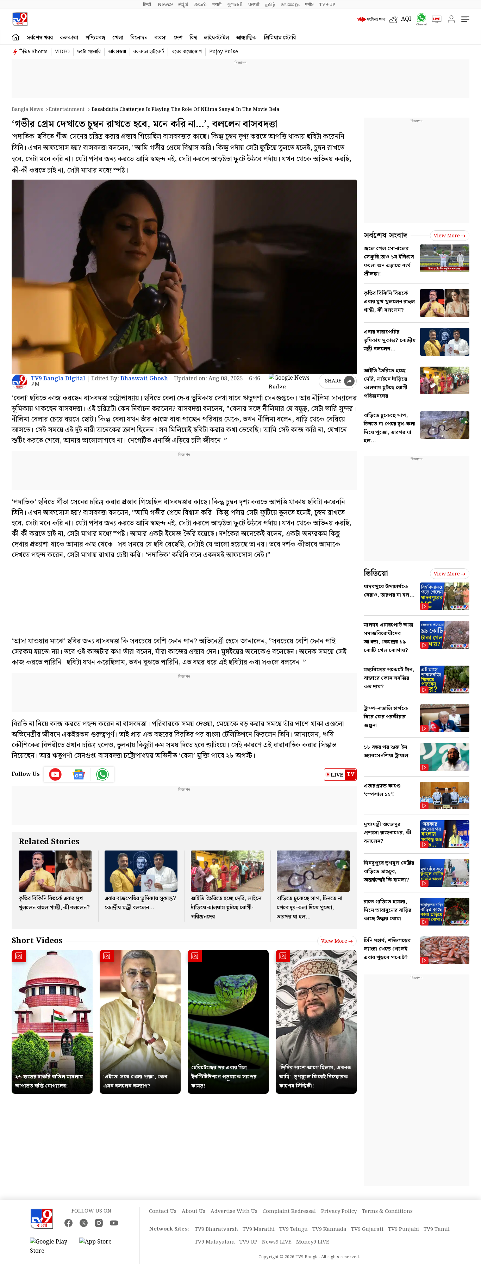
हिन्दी (147, 4)
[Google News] (79, 774)
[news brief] (371, 19)
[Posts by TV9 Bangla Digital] (19, 382)
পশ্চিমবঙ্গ (95, 37)
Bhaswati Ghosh (144, 378)
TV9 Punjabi (403, 1229)
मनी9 (309, 4)
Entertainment (67, 109)
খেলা (117, 37)
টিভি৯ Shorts (33, 52)
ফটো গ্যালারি (89, 52)
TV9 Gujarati (367, 1229)
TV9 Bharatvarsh (216, 1229)
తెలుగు (200, 4)
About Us (193, 1211)
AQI (406, 19)
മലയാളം (290, 4)
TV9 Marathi (259, 1229)
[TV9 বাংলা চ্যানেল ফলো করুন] (419, 19)
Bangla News (27, 109)
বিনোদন (139, 37)
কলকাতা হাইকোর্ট (148, 52)
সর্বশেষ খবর (40, 37)
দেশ (178, 37)
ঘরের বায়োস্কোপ (186, 52)
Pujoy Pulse (223, 52)
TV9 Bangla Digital (58, 378)
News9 (165, 4)
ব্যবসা (161, 37)
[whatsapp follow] (102, 774)
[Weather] (395, 19)
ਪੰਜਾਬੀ (254, 4)
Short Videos (37, 941)
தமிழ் (270, 4)
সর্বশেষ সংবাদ (385, 235)
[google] (292, 381)
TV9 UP (248, 1242)
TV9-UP (327, 4)
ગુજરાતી (235, 4)
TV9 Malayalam (215, 1242)
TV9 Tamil (437, 1229)
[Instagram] (99, 1223)
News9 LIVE (277, 1242)
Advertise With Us (234, 1211)
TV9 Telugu (293, 1229)
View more (334, 941)
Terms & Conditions (387, 1211)
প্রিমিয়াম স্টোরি (280, 37)
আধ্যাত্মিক (246, 37)
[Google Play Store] (51, 1247)
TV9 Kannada (329, 1229)
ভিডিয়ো (376, 573)
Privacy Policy (339, 1211)
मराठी (216, 4)
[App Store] (100, 1247)
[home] (16, 37)
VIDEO (62, 52)
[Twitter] (84, 1223)
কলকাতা (69, 37)
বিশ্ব (193, 37)
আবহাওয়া (117, 52)
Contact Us (162, 1211)
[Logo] (20, 19)
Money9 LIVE (312, 1242)
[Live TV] (434, 19)
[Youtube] (55, 774)
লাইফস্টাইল (216, 37)
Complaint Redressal (289, 1211)
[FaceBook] (68, 1223)
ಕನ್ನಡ (183, 4)
